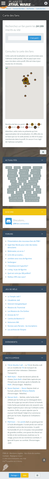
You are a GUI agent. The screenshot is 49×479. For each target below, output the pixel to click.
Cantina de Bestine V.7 (16, 318)
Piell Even (11, 422)
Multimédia (16, 184)
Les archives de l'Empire (17, 329)
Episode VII (35, 173)
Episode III (12, 170)
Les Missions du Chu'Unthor (18, 311)
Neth (20, 379)
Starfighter (17, 195)
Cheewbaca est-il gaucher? (18, 266)
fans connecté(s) (21, 222)
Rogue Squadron (26, 190)
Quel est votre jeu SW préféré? (19, 273)
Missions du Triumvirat (16, 307)
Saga (38, 190)
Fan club (37, 176)
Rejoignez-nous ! (16, 456)
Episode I (26, 167)
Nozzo (24, 388)
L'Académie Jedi (14, 300)
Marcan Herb (12, 397)
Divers (17, 167)
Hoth (9, 384)
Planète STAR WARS (21, 3)
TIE (28, 365)
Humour (12, 179)
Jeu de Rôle (23, 179)
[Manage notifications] (44, 460)
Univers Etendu (16, 201)
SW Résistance (31, 195)
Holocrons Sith (13, 322)
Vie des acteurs (32, 201)
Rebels (36, 187)
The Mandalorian (32, 198)
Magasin (22, 181)
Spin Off (37, 192)
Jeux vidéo (35, 179)
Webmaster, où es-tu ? (16, 251)
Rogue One (12, 190)
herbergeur (12, 262)
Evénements (25, 176)
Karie (16, 379)
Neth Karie (12, 376)
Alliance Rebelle (28, 391)
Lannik (22, 422)
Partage (14, 475)
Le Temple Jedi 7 (14, 296)
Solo (29, 192)
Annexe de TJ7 (13, 315)
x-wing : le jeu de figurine (17, 269)
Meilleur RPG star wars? (17, 277)
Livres (13, 181)
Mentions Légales (16, 453)
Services (20, 192)
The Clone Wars (15, 198)
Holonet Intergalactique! (17, 304)
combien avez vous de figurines (20, 258)
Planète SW (14, 187)
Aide (24, 475)
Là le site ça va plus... (16, 255)
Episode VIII (12, 176)
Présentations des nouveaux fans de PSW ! (24, 241)
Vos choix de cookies (32, 453)
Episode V (12, 173)
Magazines (33, 181)
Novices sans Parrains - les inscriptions (22, 326)
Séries (10, 192)
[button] (31, 73)
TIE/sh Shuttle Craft (15, 365)
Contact (6, 456)
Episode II (37, 167)
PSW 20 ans (26, 187)
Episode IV (24, 170)
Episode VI (23, 173)
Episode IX (36, 170)
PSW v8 (5, 453)
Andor (8, 167)
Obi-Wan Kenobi (30, 184)
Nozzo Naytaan (13, 388)
